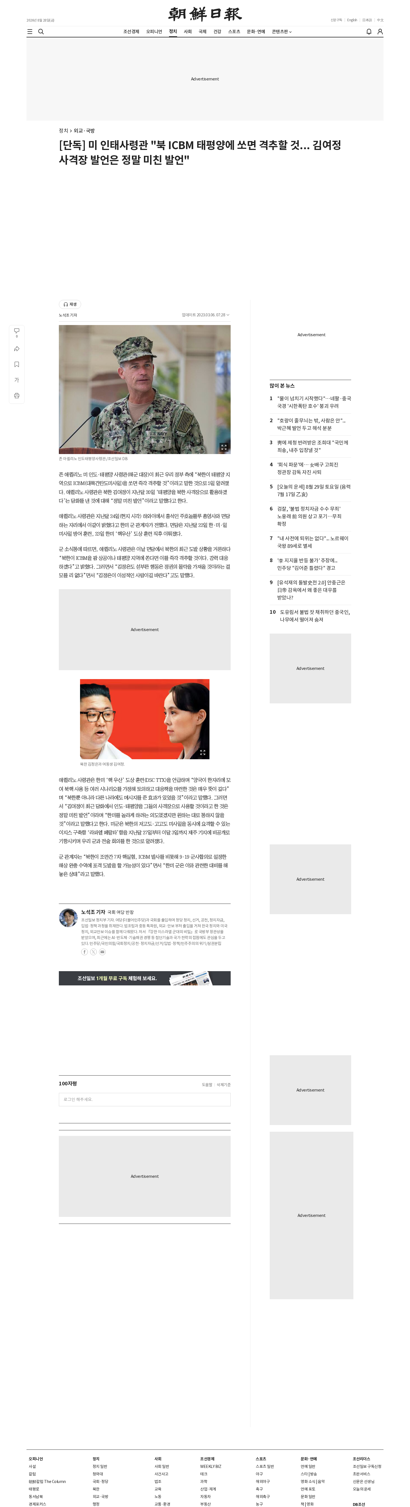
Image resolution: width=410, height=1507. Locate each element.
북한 (96, 1489)
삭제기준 (224, 1084)
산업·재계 (208, 1489)
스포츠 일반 (265, 1466)
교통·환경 (162, 1504)
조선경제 (207, 1458)
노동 (158, 1496)
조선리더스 (361, 1458)
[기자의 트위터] (93, 953)
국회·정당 (100, 1481)
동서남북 (36, 1496)
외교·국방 (84, 131)
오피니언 (36, 1458)
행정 (96, 1504)
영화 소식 (308, 1481)
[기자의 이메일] (102, 953)
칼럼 (32, 1474)
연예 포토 (308, 1489)
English (352, 20)
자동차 (205, 1496)
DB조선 (359, 1504)
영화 (310, 1504)
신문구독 (336, 20)
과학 (203, 1481)
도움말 (207, 1084)
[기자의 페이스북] (84, 953)
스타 (304, 1474)
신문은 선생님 (364, 1481)
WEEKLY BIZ (210, 1466)
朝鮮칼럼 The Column (47, 1481)
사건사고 (161, 1474)
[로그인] (380, 31)
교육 (158, 1489)
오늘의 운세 (362, 1489)
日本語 (367, 20)
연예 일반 (308, 1466)
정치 (63, 131)
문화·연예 (309, 1458)
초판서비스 (361, 1474)
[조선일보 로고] (205, 13)
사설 (32, 1466)
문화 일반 (308, 1496)
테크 (203, 1474)
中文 (380, 20)
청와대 (98, 1474)
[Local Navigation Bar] (29, 31)
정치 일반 (100, 1466)
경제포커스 (37, 1504)
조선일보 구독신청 (367, 1466)
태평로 (34, 1489)
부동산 (205, 1504)
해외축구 (263, 1496)
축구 (259, 1489)
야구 (259, 1474)
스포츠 (261, 1458)
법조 (158, 1481)
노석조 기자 (68, 315)
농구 (259, 1504)
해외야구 (263, 1481)
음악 (321, 1481)
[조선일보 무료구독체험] (145, 978)
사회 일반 (162, 1466)
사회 (158, 1458)
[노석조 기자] (68, 917)
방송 (313, 1474)
